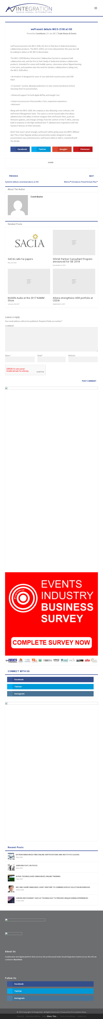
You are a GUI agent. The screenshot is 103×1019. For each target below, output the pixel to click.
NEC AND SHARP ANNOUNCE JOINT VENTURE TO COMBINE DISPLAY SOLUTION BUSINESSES (53, 887)
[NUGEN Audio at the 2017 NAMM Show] (29, 281)
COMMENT (9, 326)
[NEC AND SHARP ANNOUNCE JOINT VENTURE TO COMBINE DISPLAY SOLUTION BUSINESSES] (11, 889)
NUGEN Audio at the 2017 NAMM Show (26, 299)
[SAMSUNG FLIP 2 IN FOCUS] (11, 867)
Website (71, 355)
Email (40, 355)
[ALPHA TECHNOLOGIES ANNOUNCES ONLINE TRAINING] (11, 878)
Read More (18, 959)
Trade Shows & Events (67, 33)
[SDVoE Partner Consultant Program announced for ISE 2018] (74, 242)
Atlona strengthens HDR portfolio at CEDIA (73, 299)
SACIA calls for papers (20, 259)
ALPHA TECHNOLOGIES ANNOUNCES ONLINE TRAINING (38, 876)
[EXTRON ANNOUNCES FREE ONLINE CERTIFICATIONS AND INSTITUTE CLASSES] (11, 856)
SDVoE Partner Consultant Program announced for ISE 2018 (72, 260)
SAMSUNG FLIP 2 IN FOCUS (26, 865)
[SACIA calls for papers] (29, 242)
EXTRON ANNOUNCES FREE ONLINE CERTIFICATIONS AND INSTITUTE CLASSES (47, 854)
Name (8, 355)
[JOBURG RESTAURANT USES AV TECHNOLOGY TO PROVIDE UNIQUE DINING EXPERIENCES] (11, 899)
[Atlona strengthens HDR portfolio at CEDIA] (74, 281)
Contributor (41, 33)
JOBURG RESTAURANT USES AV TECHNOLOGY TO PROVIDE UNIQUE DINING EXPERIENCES (52, 898)
